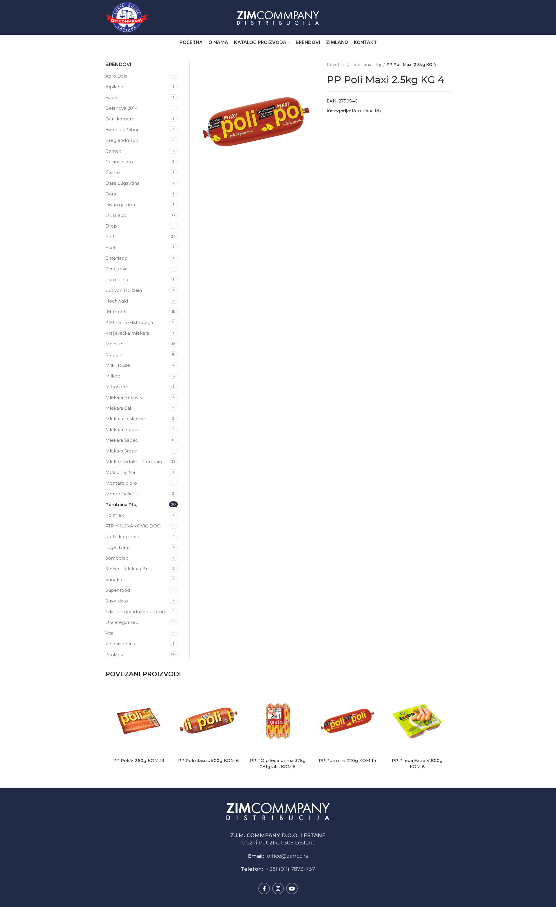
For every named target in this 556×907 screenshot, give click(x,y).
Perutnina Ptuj (366, 64)
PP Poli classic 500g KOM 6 (208, 760)
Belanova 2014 (121, 108)
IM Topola (116, 311)
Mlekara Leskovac (125, 419)
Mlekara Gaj (118, 408)
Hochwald (116, 301)
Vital (110, 633)
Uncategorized (121, 622)
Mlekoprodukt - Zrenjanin (133, 461)
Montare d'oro (121, 483)
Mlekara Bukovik (123, 397)
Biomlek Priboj (121, 129)
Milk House (117, 365)
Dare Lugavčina (122, 183)
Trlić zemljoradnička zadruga (136, 611)
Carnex (113, 151)
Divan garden (120, 204)
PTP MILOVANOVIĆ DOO (133, 526)
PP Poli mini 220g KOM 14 (347, 760)
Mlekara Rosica (121, 429)
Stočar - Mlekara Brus (128, 568)
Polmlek (114, 515)
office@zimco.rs (287, 856)
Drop (111, 226)
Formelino (116, 279)
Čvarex (112, 172)
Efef (109, 236)
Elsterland (116, 258)
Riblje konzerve (122, 536)
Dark (110, 194)
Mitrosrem (116, 386)
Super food (117, 590)
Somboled (117, 558)
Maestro (114, 344)
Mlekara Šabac (121, 440)
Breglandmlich (121, 140)
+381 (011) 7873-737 (290, 869)
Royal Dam (117, 547)
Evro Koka (116, 269)
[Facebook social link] (264, 888)
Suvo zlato (116, 601)
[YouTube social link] (292, 888)
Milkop (112, 376)
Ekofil (111, 247)
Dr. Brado (115, 215)
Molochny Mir (120, 472)
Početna (336, 64)
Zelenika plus (120, 643)
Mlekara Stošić (121, 451)
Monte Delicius (121, 493)
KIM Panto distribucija (129, 322)
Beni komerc (119, 119)
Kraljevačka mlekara (127, 333)
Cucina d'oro (119, 161)
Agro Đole (116, 76)
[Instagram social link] (278, 888)
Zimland (114, 654)
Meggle (113, 354)
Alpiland (114, 86)
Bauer (112, 97)
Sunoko (113, 579)
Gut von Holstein (123, 290)
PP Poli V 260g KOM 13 (138, 760)
